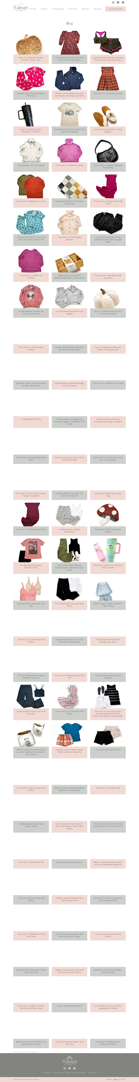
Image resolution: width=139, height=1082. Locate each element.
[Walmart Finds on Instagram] (113, 2)
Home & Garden (58, 9)
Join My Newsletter (115, 9)
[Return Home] (20, 6)
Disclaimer (46, 1073)
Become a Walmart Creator (75, 1073)
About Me (85, 9)
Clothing (44, 9)
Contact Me (92, 1073)
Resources (97, 9)
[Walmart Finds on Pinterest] (123, 2)
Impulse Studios (121, 1079)
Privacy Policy (58, 1073)
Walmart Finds (22, 1079)
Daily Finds (73, 9)
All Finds (33, 9)
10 (30, 1052)
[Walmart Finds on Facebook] (118, 2)
